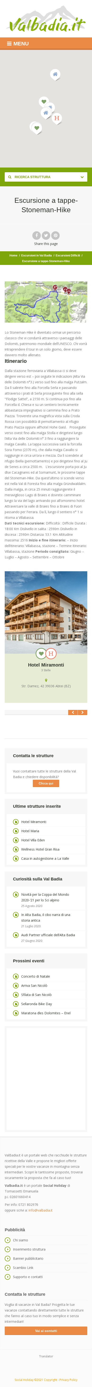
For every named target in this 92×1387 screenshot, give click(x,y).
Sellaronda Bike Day (36, 1004)
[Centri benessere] (41, 653)
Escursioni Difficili (68, 255)
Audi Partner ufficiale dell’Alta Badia (48, 935)
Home (13, 255)
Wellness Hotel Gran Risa (40, 849)
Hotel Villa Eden (33, 840)
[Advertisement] (46, 1079)
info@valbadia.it (41, 1210)
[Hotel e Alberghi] (51, 653)
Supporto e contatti (28, 1277)
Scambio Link (23, 1267)
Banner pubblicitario (28, 1258)
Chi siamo (20, 1240)
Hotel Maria (30, 831)
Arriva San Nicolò (34, 985)
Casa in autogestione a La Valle (45, 858)
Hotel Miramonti (33, 821)
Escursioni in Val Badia (36, 255)
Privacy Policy (68, 1380)
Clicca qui (46, 783)
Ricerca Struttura (32, 177)
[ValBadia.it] (46, 19)
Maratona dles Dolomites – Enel (46, 1013)
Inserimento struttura (29, 1249)
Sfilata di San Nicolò (36, 994)
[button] (57, 119)
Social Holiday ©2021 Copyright (36, 1380)
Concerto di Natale (35, 976)
